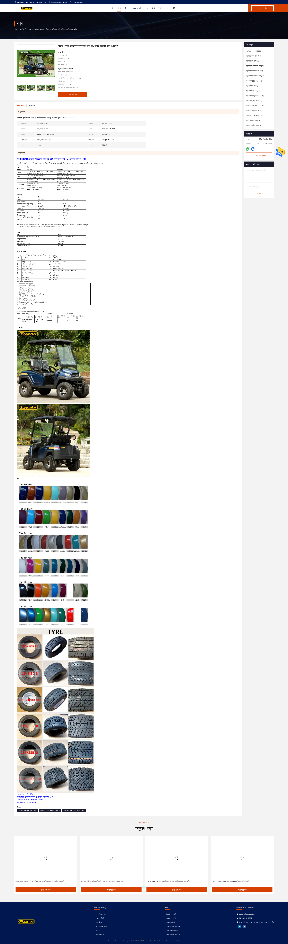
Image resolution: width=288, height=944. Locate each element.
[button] (53, 88)
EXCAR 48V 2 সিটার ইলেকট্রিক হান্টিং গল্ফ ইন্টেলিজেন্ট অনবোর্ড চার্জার (102, 881)
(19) (253, 91)
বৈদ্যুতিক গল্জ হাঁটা (170, 922)
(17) (255, 125)
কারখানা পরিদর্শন (100, 918)
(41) (253, 86)
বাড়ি (112, 8)
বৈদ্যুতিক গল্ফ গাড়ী (171, 918)
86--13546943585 (78, 2)
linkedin (239, 926)
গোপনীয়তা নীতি (100, 934)
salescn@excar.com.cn (59, 2)
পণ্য (118, 8)
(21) (255, 100)
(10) (254, 115)
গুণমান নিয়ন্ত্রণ (99, 922)
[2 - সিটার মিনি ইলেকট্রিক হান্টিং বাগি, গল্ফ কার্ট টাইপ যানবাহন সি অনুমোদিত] (46, 858)
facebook (244, 926)
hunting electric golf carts (27, 810)
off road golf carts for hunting (74, 810)
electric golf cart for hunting (50, 810)
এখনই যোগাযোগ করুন (259, 155)
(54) (255, 76)
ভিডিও (126, 8)
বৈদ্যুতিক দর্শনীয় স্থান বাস (173, 934)
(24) (255, 96)
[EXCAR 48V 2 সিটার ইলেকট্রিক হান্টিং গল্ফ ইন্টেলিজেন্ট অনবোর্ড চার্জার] (111, 858)
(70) (255, 66)
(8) (253, 120)
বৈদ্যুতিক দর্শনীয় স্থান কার (173, 926)
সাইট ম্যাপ (98, 930)
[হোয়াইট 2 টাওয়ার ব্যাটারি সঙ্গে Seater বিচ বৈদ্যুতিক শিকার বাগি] (176, 858)
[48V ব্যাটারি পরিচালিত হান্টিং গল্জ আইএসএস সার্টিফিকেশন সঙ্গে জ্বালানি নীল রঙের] (242, 858)
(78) (253, 61)
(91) (253, 110)
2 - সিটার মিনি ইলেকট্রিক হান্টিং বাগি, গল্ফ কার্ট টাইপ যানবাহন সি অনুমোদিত (37, 881)
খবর (147, 8)
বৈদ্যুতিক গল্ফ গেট (171, 914)
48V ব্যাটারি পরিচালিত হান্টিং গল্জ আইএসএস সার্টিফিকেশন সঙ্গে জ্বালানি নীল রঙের (235, 881)
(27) (254, 81)
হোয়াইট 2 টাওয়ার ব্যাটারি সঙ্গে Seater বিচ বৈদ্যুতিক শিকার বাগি (165, 881)
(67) (253, 56)
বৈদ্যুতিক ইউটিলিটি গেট (172, 930)
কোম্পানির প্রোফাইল (101, 914)
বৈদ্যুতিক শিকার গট (28, 29)
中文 (160, 8)
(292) (253, 51)
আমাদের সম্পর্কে (136, 8)
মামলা (153, 8)
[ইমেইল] (252, 148)
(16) (255, 105)
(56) (254, 71)
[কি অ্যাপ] (247, 149)
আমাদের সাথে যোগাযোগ (102, 926)
